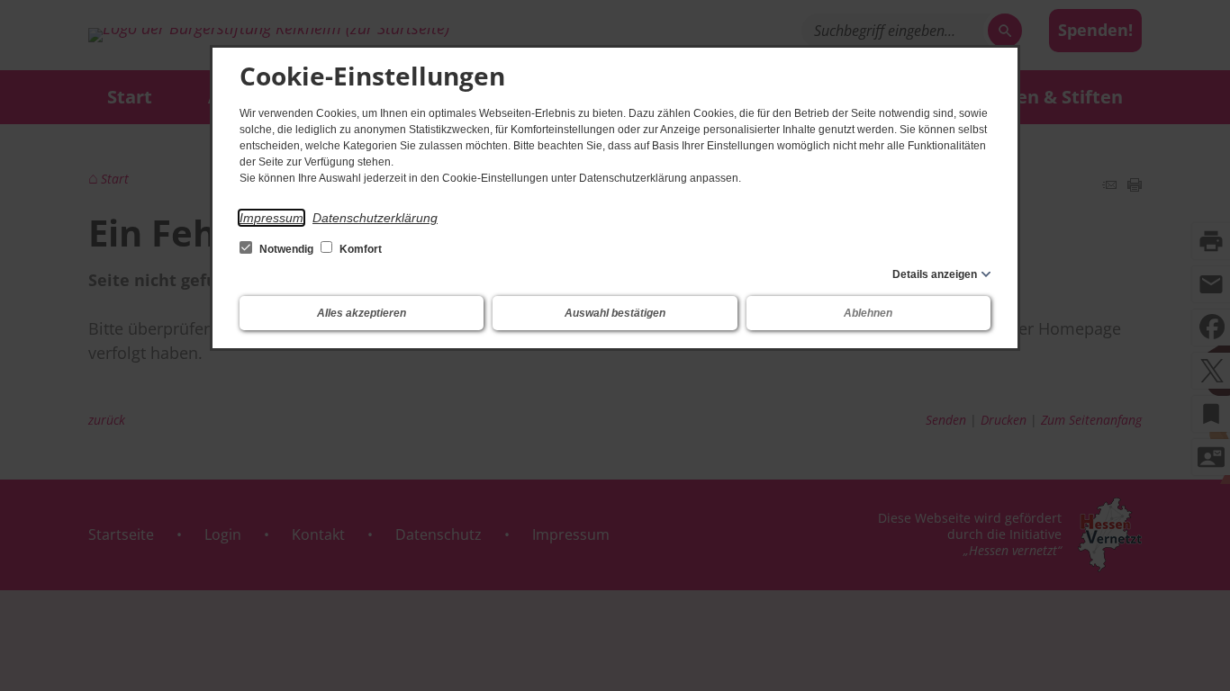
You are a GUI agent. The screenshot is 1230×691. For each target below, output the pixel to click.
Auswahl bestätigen (615, 313)
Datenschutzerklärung (375, 218)
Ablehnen (868, 313)
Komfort (359, 249)
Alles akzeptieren (361, 313)
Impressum (271, 218)
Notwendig (286, 249)
